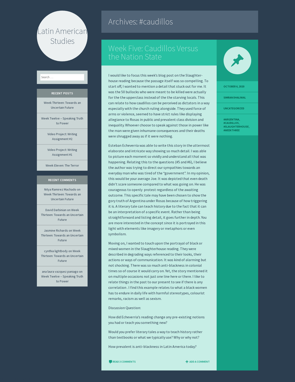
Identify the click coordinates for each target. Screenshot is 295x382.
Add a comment (199, 361)
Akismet (28, 379)
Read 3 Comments (124, 361)
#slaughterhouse (236, 126)
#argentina (231, 119)
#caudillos (231, 123)
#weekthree (232, 130)
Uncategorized (234, 108)
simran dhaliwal (235, 97)
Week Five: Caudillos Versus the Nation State (153, 52)
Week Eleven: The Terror (62, 165)
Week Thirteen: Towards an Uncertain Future (62, 215)
